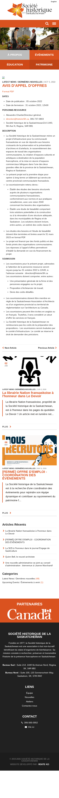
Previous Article (46, 348)
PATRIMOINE (44, 64)
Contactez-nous (29, 706)
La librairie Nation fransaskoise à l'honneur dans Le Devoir (28, 394)
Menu (54, 23)
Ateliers (29, 701)
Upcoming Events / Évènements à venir (22, 582)
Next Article (10, 348)
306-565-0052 (31, 722)
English (54, 1)
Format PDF (8, 91)
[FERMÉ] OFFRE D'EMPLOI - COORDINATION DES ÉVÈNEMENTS (24, 475)
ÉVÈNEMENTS (44, 54)
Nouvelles (29, 697)
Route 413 (43, 764)
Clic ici (31, 727)
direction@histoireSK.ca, (17, 119)
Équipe (29, 693)
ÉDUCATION (15, 64)
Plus (5, 426)
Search (47, 23)
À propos (15, 54)
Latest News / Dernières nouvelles (20, 578)
